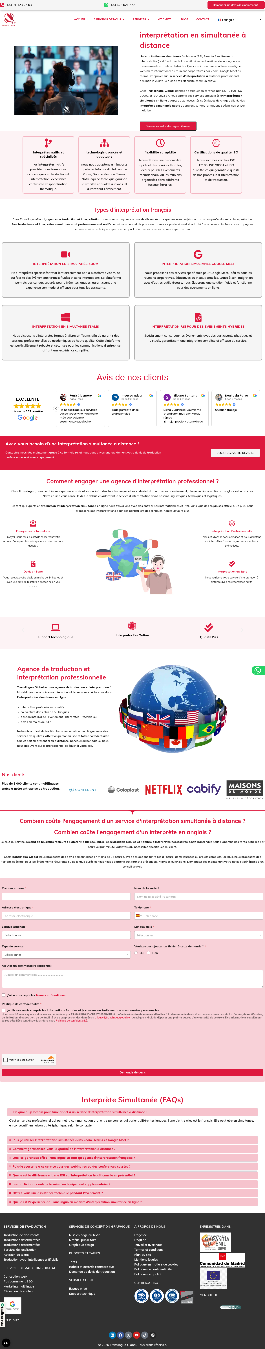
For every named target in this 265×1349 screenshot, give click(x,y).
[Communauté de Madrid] (222, 1260)
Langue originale (15, 926)
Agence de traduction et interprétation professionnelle (61, 673)
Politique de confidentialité (21, 1004)
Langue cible (144, 926)
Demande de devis (133, 1072)
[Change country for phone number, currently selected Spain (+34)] (138, 916)
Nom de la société (146, 888)
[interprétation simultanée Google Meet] (198, 254)
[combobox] (198, 935)
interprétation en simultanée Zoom (65, 264)
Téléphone (142, 907)
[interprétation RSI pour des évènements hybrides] (198, 317)
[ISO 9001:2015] (157, 1297)
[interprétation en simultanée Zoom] (65, 254)
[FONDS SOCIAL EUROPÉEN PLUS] (213, 1278)
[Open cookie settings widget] (6, 1343)
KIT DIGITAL (12, 1320)
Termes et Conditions (50, 995)
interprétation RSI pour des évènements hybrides (198, 326)
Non (155, 953)
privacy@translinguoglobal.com (113, 1017)
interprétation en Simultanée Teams (65, 326)
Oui (142, 953)
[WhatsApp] (258, 670)
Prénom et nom (14, 888)
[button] (56, 408)
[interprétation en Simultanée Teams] (65, 317)
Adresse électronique (18, 907)
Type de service (12, 946)
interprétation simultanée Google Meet (198, 264)
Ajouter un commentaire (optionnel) (27, 965)
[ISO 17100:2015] (141, 1297)
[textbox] (197, 935)
